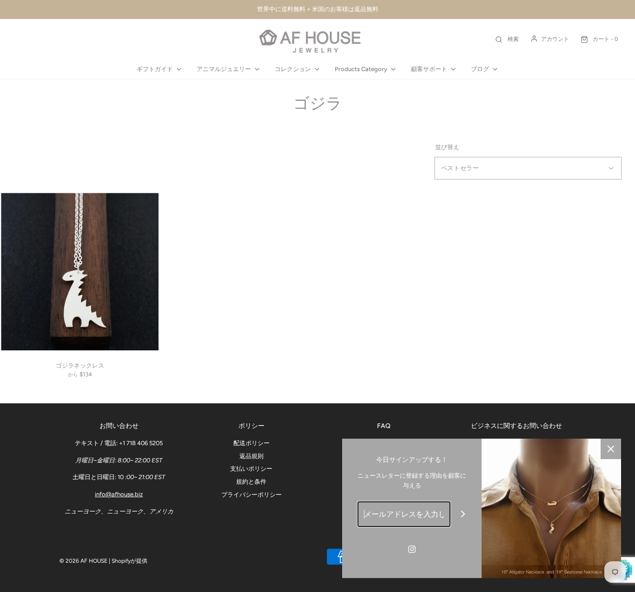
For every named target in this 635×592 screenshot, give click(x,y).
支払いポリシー (251, 468)
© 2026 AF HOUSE (83, 561)
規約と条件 (251, 481)
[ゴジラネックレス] (80, 271)
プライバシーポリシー (251, 494)
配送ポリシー (251, 443)
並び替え (447, 147)
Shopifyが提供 (129, 561)
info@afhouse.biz (119, 494)
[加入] (463, 514)
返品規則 (251, 456)
